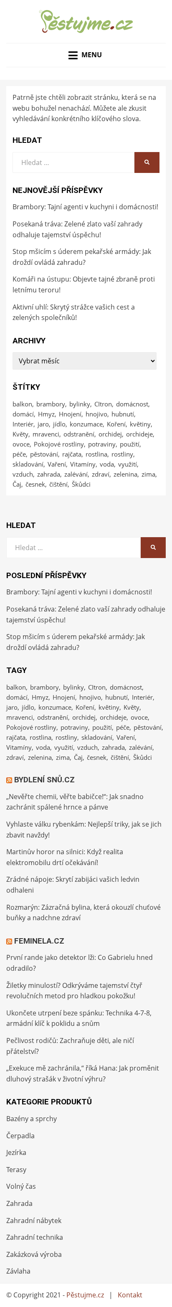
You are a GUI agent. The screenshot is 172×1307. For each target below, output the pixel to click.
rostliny (122, 454)
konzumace (86, 424)
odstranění (78, 434)
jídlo (59, 424)
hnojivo (96, 414)
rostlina (96, 454)
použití (129, 444)
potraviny (102, 444)
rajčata (71, 454)
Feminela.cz (39, 941)
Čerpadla (20, 1135)
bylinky (79, 404)
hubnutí (122, 414)
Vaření (57, 464)
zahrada (48, 474)
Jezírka (16, 1152)
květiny (140, 424)
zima (148, 474)
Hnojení (70, 414)
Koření (116, 424)
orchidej (110, 434)
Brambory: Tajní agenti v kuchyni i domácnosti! (85, 206)
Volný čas (21, 1186)
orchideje (139, 434)
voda (107, 464)
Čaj (17, 484)
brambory (50, 404)
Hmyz (46, 414)
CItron (103, 404)
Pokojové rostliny (59, 444)
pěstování (44, 454)
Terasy (16, 1169)
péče (19, 454)
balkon (22, 404)
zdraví (100, 474)
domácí (23, 414)
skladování (28, 464)
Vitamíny (83, 464)
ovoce (21, 444)
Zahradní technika (34, 1237)
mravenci (46, 434)
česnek (35, 484)
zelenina (125, 474)
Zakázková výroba (34, 1254)
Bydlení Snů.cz (44, 779)
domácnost (132, 404)
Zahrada (19, 1203)
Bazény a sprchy (31, 1118)
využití (127, 464)
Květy (20, 434)
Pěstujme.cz (85, 1294)
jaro (43, 424)
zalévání (76, 474)
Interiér (23, 424)
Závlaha (18, 1271)
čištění (58, 484)
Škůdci (81, 484)
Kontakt (130, 1294)
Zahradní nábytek (33, 1220)
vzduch (23, 474)
